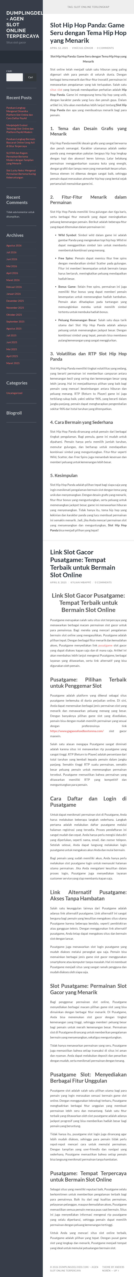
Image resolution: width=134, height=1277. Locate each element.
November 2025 (15, 307)
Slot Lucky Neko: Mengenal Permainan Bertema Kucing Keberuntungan (21, 174)
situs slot (56, 89)
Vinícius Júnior (82, 48)
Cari (9, 71)
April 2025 (12, 356)
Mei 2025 (11, 349)
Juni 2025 (11, 342)
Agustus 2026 (14, 245)
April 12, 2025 (59, 48)
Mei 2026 (11, 266)
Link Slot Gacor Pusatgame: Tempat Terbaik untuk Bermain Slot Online (82, 563)
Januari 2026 (13, 293)
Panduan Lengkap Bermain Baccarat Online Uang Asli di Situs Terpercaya (20, 143)
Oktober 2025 (14, 314)
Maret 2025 (13, 363)
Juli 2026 (11, 252)
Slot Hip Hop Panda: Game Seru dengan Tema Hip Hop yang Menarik (88, 32)
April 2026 (12, 273)
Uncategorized (14, 393)
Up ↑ (116, 1270)
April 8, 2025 (58, 582)
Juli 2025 (11, 335)
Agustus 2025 (14, 328)
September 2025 (15, 321)
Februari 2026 (14, 286)
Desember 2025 (15, 300)
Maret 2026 (13, 280)
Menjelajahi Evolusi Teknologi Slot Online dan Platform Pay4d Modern (20, 129)
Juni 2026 (11, 259)
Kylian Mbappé (81, 582)
